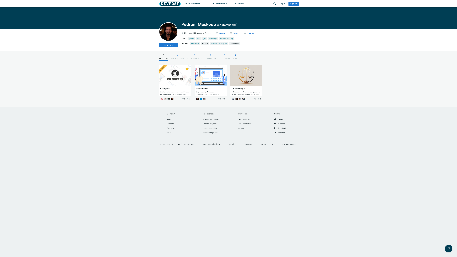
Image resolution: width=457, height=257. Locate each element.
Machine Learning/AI (219, 43)
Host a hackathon (218, 3)
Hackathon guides (210, 132)
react (198, 38)
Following (224, 56)
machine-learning (226, 38)
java (205, 38)
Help (169, 132)
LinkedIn (250, 33)
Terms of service (289, 144)
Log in (282, 3)
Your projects (244, 119)
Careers (170, 123)
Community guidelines (210, 144)
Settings (241, 128)
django (191, 38)
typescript (213, 38)
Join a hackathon (192, 3)
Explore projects (209, 123)
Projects (163, 56)
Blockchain (195, 43)
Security (231, 144)
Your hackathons (245, 123)
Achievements (194, 56)
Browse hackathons (211, 119)
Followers (210, 56)
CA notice (248, 144)
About (169, 119)
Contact (170, 128)
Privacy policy (267, 144)
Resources (240, 3)
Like (235, 56)
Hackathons (177, 56)
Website (221, 33)
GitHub (236, 33)
